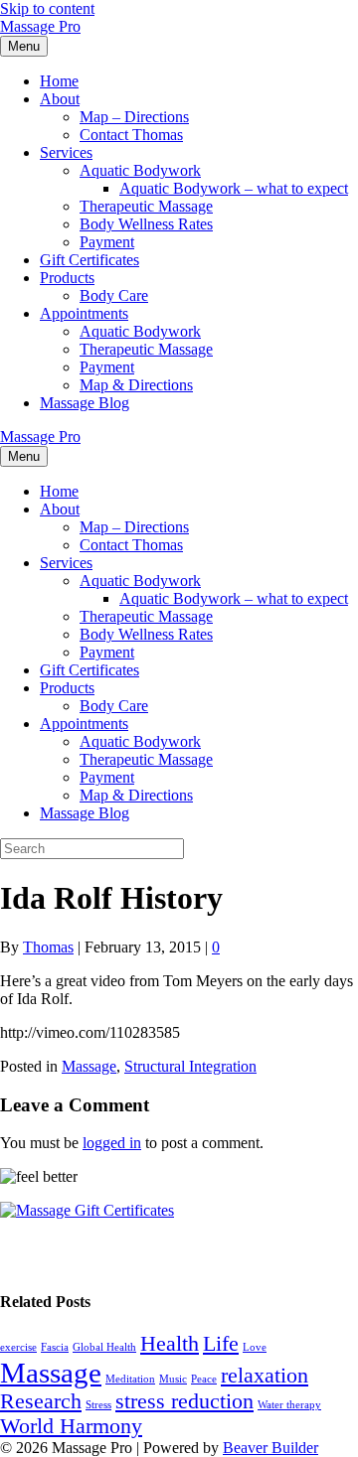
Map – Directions (134, 116)
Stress (98, 1404)
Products (67, 277)
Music (173, 1379)
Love (255, 1347)
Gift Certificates (89, 259)
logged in (112, 1142)
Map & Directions (136, 384)
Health (169, 1344)
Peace (204, 1379)
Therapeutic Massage (146, 206)
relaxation (264, 1375)
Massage (89, 1066)
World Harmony (71, 1426)
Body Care (114, 295)
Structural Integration (190, 1066)
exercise (18, 1347)
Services (66, 152)
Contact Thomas (131, 134)
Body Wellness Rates (146, 224)
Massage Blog (84, 402)
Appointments (84, 313)
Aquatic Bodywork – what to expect (233, 188)
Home (59, 81)
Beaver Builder (270, 1447)
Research (41, 1401)
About (60, 98)
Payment (107, 241)
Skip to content (47, 8)
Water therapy (289, 1404)
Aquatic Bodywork (140, 170)
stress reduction (184, 1401)
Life (221, 1344)
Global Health (104, 1347)
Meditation (130, 1379)
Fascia (55, 1347)
